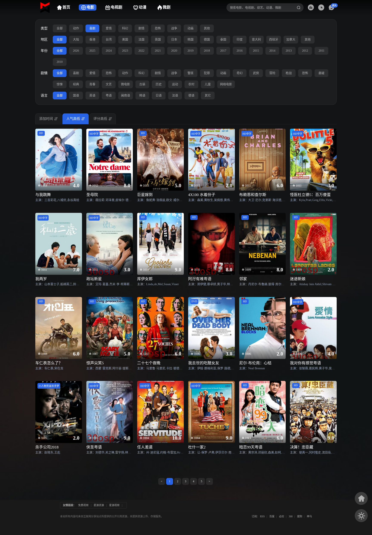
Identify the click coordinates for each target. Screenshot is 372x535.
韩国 (191, 39)
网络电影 (226, 84)
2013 (289, 50)
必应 (281, 516)
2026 (76, 50)
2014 (272, 50)
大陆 (76, 39)
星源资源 (99, 505)
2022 (141, 50)
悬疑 (321, 73)
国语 (76, 95)
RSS (262, 516)
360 (291, 516)
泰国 (223, 39)
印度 (240, 39)
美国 (125, 39)
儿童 (208, 84)
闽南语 (125, 95)
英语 (92, 95)
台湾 (109, 39)
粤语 (109, 95)
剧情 (141, 28)
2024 (109, 50)
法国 (141, 39)
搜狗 (299, 516)
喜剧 (92, 28)
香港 (92, 39)
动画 (191, 28)
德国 (207, 39)
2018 (207, 50)
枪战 (289, 73)
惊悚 (60, 84)
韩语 (142, 95)
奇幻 (240, 73)
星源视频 (114, 505)
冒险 (272, 73)
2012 (305, 50)
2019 (191, 50)
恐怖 (158, 28)
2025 (92, 50)
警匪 (191, 73)
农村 (191, 84)
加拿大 (290, 39)
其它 (208, 95)
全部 (60, 28)
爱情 (109, 28)
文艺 (109, 84)
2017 (223, 50)
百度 (271, 516)
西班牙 (273, 39)
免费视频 (83, 505)
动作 (76, 28)
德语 (191, 95)
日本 (174, 39)
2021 (158, 50)
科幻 (125, 28)
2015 (256, 50)
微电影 (125, 84)
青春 (92, 84)
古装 (142, 84)
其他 (207, 28)
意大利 (256, 39)
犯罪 (207, 73)
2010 (60, 61)
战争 (174, 28)
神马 (309, 516)
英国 (158, 39)
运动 (175, 84)
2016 (240, 50)
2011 (321, 50)
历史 (159, 84)
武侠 (256, 73)
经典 (76, 84)
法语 (175, 95)
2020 (174, 50)
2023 (125, 50)
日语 (159, 95)
